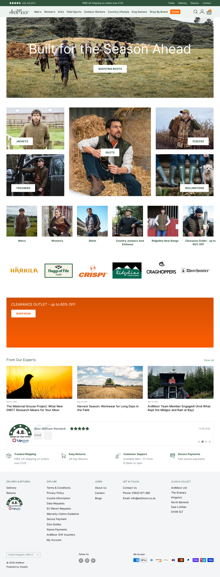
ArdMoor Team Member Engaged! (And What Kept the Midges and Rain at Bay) (179, 408)
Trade (171, 3)
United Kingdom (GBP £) (20, 554)
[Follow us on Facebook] (81, 560)
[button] (20, 504)
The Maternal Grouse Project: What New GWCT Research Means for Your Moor (34, 408)
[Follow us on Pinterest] (93, 560)
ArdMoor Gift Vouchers (61, 534)
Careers (100, 493)
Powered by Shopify (17, 566)
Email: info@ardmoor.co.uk (139, 498)
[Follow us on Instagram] (87, 560)
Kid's (61, 11)
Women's (49, 11)
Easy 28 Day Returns (103, 3)
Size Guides (54, 524)
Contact (207, 3)
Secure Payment (57, 519)
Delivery (182, 3)
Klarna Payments (57, 529)
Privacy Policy (55, 493)
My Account (54, 540)
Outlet (175, 11)
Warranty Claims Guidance (63, 513)
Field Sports (74, 11)
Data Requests (55, 503)
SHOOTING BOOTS (110, 68)
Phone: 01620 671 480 (136, 493)
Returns (195, 3)
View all (209, 360)
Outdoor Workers (94, 11)
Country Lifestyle (118, 11)
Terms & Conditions (59, 487)
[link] (110, 433)
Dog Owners (139, 11)
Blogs (98, 498)
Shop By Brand (159, 11)
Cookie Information (58, 498)
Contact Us (130, 487)
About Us (100, 487)
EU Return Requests (59, 508)
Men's (38, 11)
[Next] (210, 269)
